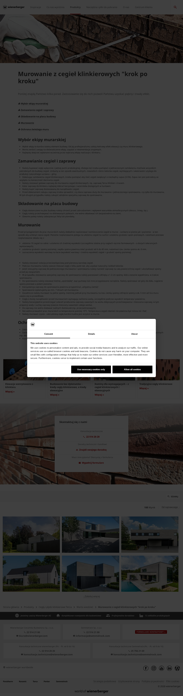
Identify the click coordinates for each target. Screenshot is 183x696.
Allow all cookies (132, 369)
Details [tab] (91, 334)
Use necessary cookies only (91, 369)
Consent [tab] (48, 334)
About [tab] (134, 334)
